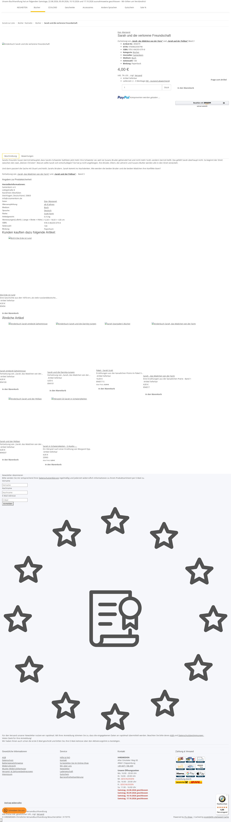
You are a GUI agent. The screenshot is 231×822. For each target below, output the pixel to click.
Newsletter (65, 768)
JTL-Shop (188, 817)
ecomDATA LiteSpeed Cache (216, 817)
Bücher (136, 52)
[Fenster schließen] (4, 34)
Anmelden (7, 503)
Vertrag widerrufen (13, 802)
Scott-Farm (49, 213)
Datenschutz (7, 760)
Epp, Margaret (124, 32)
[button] (202, 104)
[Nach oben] (1, 820)
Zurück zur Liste (8, 23)
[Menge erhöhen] (164, 93)
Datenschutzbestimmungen (191, 735)
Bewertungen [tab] (27, 156)
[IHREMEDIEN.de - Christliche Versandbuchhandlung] (10, 7)
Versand (138, 75)
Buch (134, 58)
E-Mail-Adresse (9, 495)
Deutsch (47, 210)
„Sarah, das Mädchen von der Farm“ (33, 174)
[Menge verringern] (120, 87)
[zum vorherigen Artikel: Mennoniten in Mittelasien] (79, 23)
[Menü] (226, 795)
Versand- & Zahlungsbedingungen (17, 771)
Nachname (7, 488)
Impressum (7, 774)
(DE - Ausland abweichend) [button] (158, 81)
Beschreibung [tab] (10, 156)
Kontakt (63, 760)
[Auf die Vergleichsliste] (4, 39)
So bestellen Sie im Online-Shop (74, 763)
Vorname (6, 481)
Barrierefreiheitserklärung (71, 777)
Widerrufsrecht (9, 766)
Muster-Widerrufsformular (14, 768)
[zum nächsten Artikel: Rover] (84, 23)
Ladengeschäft (66, 771)
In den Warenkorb (10, 313)
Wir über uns (66, 766)
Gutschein (64, 774)
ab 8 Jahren (49, 204)
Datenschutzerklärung (49, 478)
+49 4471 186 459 (125, 766)
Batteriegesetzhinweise (12, 763)
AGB (172, 735)
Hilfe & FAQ (65, 757)
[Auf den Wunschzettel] (9, 39)
